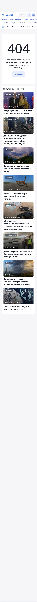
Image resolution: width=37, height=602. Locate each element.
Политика (5, 19)
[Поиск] (29, 15)
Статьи (25, 19)
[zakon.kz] (7, 15)
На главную (18, 74)
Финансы (18, 19)
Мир (11, 19)
